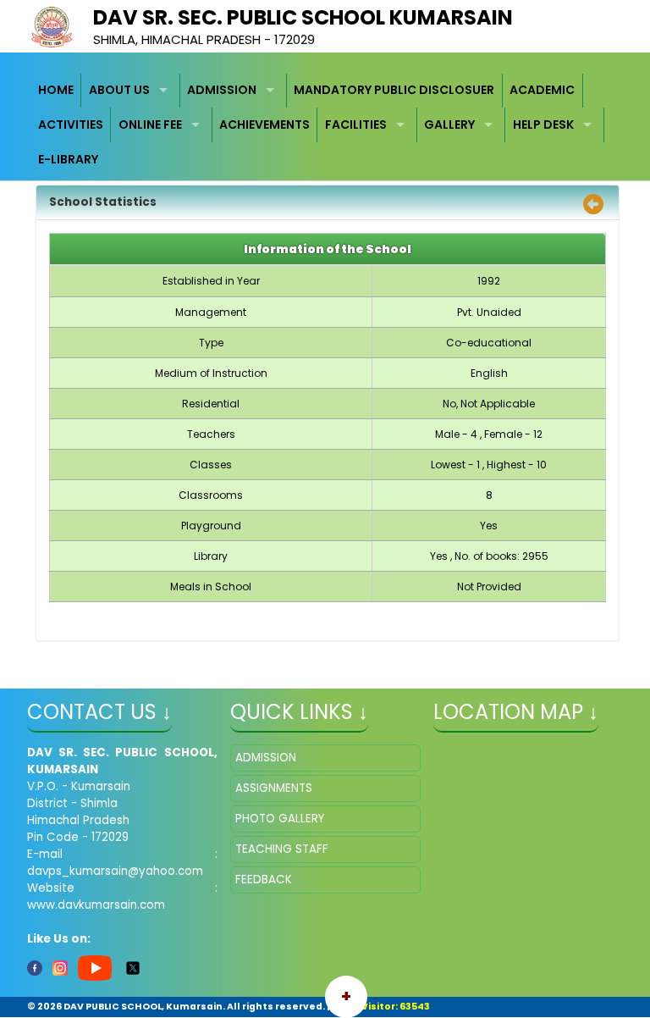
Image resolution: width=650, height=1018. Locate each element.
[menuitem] (56, 91)
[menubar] (325, 125)
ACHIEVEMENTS (264, 124)
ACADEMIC (542, 89)
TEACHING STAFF (281, 849)
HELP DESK (543, 124)
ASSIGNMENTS (273, 788)
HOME (56, 89)
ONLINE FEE (150, 124)
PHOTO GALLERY (279, 819)
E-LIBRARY (68, 159)
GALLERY (449, 124)
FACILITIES (356, 124)
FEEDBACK (263, 879)
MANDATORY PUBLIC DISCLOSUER (394, 89)
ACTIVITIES (70, 124)
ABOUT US (119, 89)
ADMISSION (221, 89)
